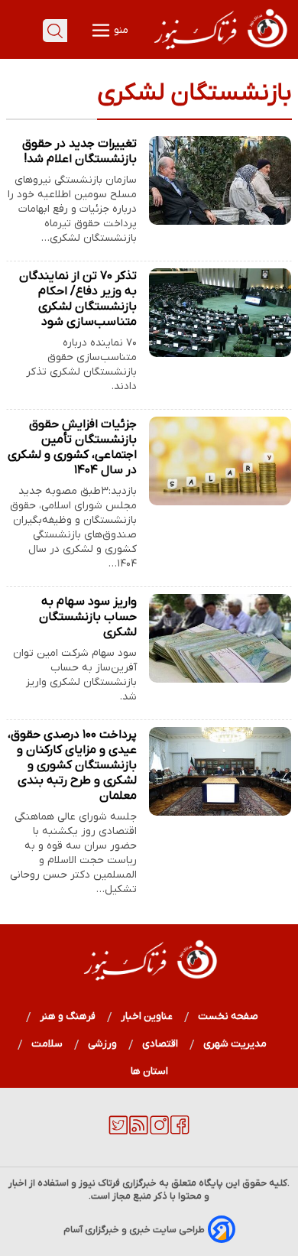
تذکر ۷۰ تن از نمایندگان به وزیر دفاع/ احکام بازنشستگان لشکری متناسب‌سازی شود (78, 298)
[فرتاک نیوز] (219, 51)
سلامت (47, 1043)
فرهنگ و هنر (68, 1016)
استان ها (149, 1071)
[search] (55, 30)
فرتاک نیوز (99, 1182)
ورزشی (103, 1043)
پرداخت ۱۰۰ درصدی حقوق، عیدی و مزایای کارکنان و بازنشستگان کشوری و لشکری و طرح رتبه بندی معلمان (72, 765)
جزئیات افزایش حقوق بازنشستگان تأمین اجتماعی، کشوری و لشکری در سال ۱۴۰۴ (72, 447)
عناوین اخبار (147, 1016)
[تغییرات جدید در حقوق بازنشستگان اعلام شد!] (220, 180)
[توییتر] (118, 1131)
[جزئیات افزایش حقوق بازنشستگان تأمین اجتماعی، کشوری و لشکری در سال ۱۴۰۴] (220, 461)
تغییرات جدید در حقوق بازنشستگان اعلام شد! (79, 151)
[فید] (138, 1131)
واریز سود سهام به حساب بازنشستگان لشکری (88, 617)
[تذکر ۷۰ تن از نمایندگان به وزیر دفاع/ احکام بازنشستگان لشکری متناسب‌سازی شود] (220, 312)
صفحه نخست (228, 1016)
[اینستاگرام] (159, 1131)
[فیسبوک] (179, 1131)
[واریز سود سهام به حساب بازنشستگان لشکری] (220, 638)
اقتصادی (160, 1043)
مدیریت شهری (235, 1043)
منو (120, 30)
